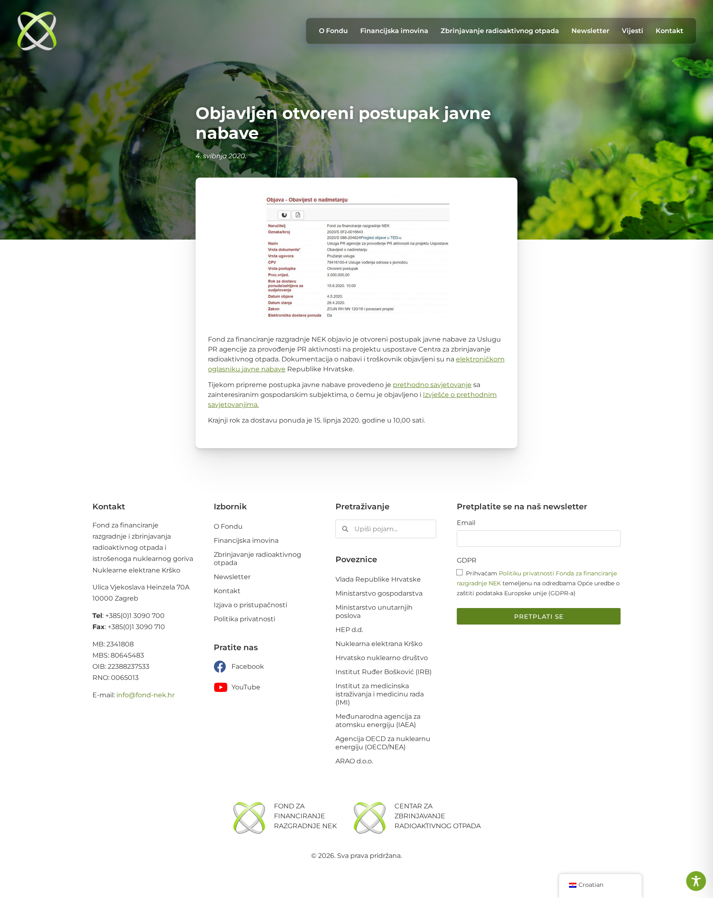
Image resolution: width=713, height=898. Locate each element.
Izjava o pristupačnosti (250, 605)
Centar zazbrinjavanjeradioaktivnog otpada (437, 816)
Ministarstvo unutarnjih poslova (374, 611)
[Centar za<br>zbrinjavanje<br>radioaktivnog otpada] (369, 817)
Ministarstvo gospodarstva (379, 593)
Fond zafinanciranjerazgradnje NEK (305, 816)
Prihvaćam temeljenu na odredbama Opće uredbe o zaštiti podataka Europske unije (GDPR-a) (538, 583)
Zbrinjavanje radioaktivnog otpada (500, 31)
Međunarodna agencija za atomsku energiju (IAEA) (377, 721)
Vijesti (632, 31)
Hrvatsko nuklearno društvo (381, 658)
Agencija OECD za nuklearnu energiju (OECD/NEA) (382, 743)
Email (466, 523)
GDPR (467, 560)
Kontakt (669, 31)
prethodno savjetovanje (432, 385)
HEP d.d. (349, 630)
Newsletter (590, 31)
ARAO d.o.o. (354, 761)
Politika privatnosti (244, 619)
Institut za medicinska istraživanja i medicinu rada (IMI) (379, 694)
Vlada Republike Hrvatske (378, 579)
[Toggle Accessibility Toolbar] (696, 881)
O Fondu (333, 31)
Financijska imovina (394, 31)
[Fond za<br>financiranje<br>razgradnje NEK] (249, 817)
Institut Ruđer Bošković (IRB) (383, 672)
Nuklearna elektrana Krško (379, 644)
